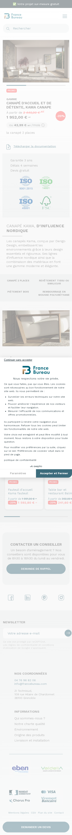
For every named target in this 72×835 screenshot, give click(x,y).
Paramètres (18, 473)
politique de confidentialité (20, 460)
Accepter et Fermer (54, 473)
